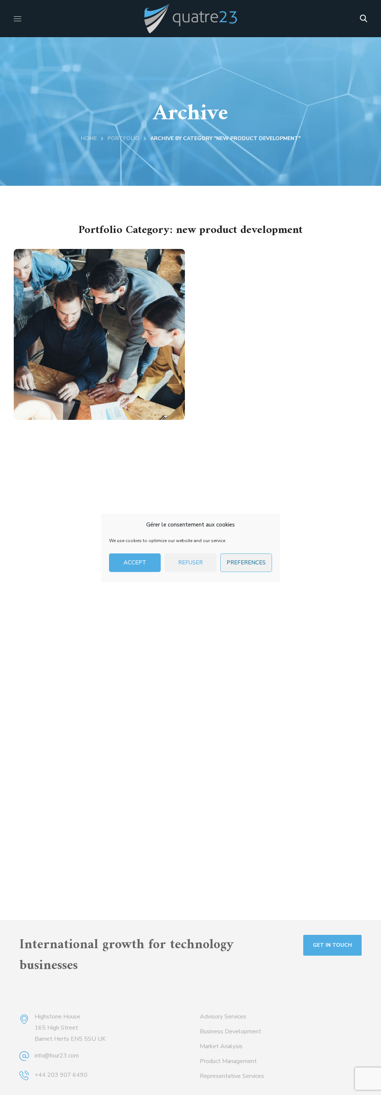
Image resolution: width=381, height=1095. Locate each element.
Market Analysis (221, 1046)
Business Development (230, 1031)
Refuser (190, 562)
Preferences (246, 562)
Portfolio (124, 138)
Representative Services (232, 1076)
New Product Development (97, 385)
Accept (135, 562)
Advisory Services (223, 1017)
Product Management (228, 1061)
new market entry (64, 402)
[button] (363, 18)
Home (89, 138)
